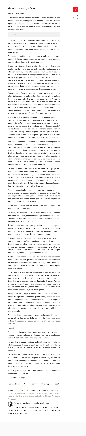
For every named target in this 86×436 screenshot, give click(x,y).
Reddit (56, 383)
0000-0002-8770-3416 (39, 390)
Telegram (33, 383)
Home (76, 15)
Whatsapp (45, 383)
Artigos (75, 18)
